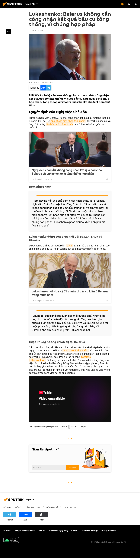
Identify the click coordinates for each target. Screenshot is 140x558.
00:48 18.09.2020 (36, 30)
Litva (69, 245)
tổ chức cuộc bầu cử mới (59, 124)
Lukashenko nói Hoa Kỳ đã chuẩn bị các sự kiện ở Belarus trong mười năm (70, 293)
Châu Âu (74, 427)
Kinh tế (40, 507)
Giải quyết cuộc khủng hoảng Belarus (44, 427)
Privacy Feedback (108, 530)
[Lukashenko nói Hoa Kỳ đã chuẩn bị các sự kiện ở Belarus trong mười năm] (70, 270)
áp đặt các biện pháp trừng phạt (68, 121)
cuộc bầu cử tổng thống (75, 350)
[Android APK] (11, 540)
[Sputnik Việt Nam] (13, 6)
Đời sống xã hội (54, 507)
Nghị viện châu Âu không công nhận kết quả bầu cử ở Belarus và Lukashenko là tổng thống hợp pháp (67, 171)
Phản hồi (42, 530)
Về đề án (7, 530)
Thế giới (83, 427)
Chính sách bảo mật (89, 530)
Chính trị (64, 427)
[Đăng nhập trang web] (129, 4)
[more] (107, 179)
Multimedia (70, 507)
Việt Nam (7, 507)
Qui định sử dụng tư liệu (24, 530)
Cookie (74, 530)
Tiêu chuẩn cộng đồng (58, 530)
